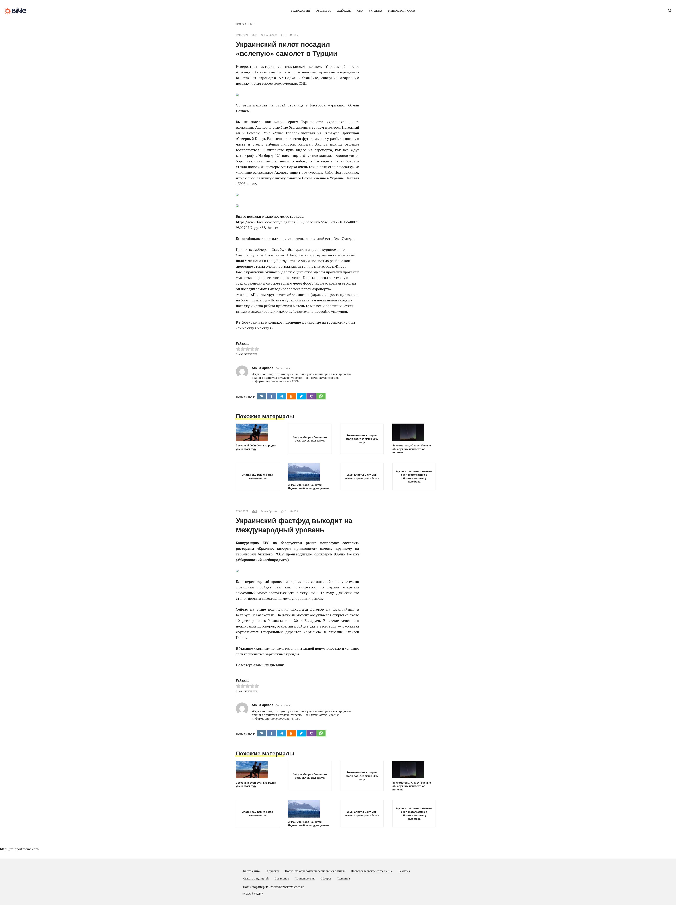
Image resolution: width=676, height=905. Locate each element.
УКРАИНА (375, 10)
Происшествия (305, 878)
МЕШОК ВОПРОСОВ (401, 10)
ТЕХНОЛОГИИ (300, 10)
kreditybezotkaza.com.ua (286, 887)
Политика (343, 878)
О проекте (272, 871)
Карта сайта (251, 871)
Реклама (404, 871)
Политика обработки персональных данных (315, 871)
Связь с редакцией (256, 878)
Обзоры (325, 878)
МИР (360, 10)
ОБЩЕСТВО (323, 10)
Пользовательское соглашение (372, 871)
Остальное (281, 878)
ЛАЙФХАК (344, 10)
